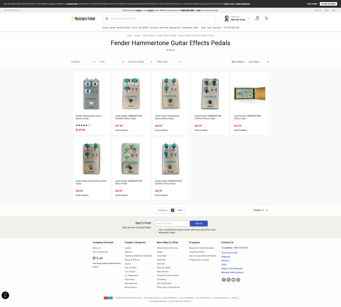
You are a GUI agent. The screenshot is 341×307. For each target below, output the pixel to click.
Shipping (225, 256)
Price (102, 61)
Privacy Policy (72, 4)
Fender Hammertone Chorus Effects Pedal (89, 117)
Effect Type (162, 61)
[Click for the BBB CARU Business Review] (108, 298)
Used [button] (209, 28)
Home (129, 35)
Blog (326, 10)
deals (138, 10)
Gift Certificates (164, 283)
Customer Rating (136, 61)
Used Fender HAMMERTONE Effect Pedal (247, 117)
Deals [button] (203, 28)
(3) (89, 125)
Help (333, 10)
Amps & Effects (123, 28)
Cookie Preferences (242, 4)
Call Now (234, 248)
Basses (112, 28)
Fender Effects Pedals (166, 35)
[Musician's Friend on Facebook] (223, 279)
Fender (137, 35)
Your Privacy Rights (203, 298)
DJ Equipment (131, 275)
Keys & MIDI (143, 28)
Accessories (187, 28)
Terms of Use (229, 4)
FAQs (223, 264)
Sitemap (234, 298)
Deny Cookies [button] (312, 4)
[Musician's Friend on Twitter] (228, 279)
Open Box (161, 260)
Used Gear (162, 256)
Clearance (161, 279)
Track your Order (229, 252)
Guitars (105, 28)
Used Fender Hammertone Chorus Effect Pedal (167, 117)
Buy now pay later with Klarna (202, 256)
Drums (134, 28)
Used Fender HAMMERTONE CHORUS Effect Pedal (128, 117)
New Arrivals (163, 271)
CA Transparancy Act (221, 298)
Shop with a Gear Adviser (168, 287)
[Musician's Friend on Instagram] (238, 279)
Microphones (175, 28)
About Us (97, 248)
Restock (161, 263)
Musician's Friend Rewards (201, 248)
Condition (75, 61)
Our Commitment (100, 252)
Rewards (318, 10)
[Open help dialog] (5, 295)
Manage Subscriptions (232, 272)
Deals (159, 252)
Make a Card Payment (232, 268)
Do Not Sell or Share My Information (128, 298)
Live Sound (154, 28)
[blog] (107, 258)
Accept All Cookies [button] (328, 4)
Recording (164, 28)
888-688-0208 (188, 10)
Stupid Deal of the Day (167, 248)
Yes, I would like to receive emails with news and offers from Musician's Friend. (187, 231)
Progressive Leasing (199, 260)
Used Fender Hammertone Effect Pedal (91, 182)
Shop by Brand (163, 267)
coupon (150, 10)
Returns (225, 260)
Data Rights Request (151, 298)
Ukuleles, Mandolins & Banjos (138, 256)
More (196, 28)
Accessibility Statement (158, 301)
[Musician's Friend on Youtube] (233, 279)
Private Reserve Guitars (168, 275)
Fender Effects (149, 35)
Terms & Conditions (186, 298)
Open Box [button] (217, 28)
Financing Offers (197, 252)
